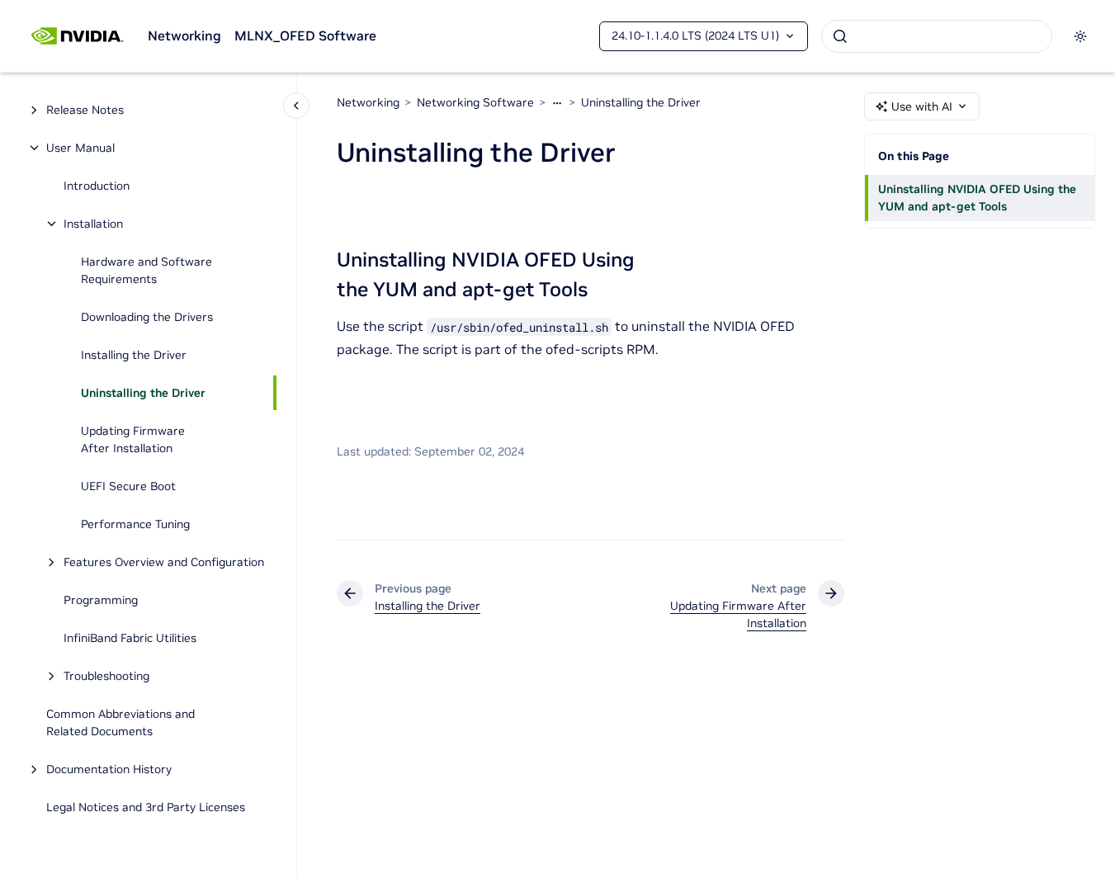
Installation (93, 223)
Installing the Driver (134, 354)
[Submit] (840, 36)
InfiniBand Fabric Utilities (130, 637)
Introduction (97, 185)
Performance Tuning (135, 524)
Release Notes (85, 109)
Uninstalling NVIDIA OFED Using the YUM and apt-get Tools (977, 198)
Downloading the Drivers (147, 316)
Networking (184, 35)
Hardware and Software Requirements (146, 270)
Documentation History (109, 769)
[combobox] (936, 36)
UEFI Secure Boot (128, 486)
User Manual (80, 147)
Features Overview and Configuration (164, 562)
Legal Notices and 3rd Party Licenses (145, 807)
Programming (101, 599)
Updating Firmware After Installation (133, 439)
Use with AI (921, 106)
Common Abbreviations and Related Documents (120, 722)
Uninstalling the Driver (143, 392)
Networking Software (475, 102)
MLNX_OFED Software (305, 35)
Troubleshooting (106, 675)
